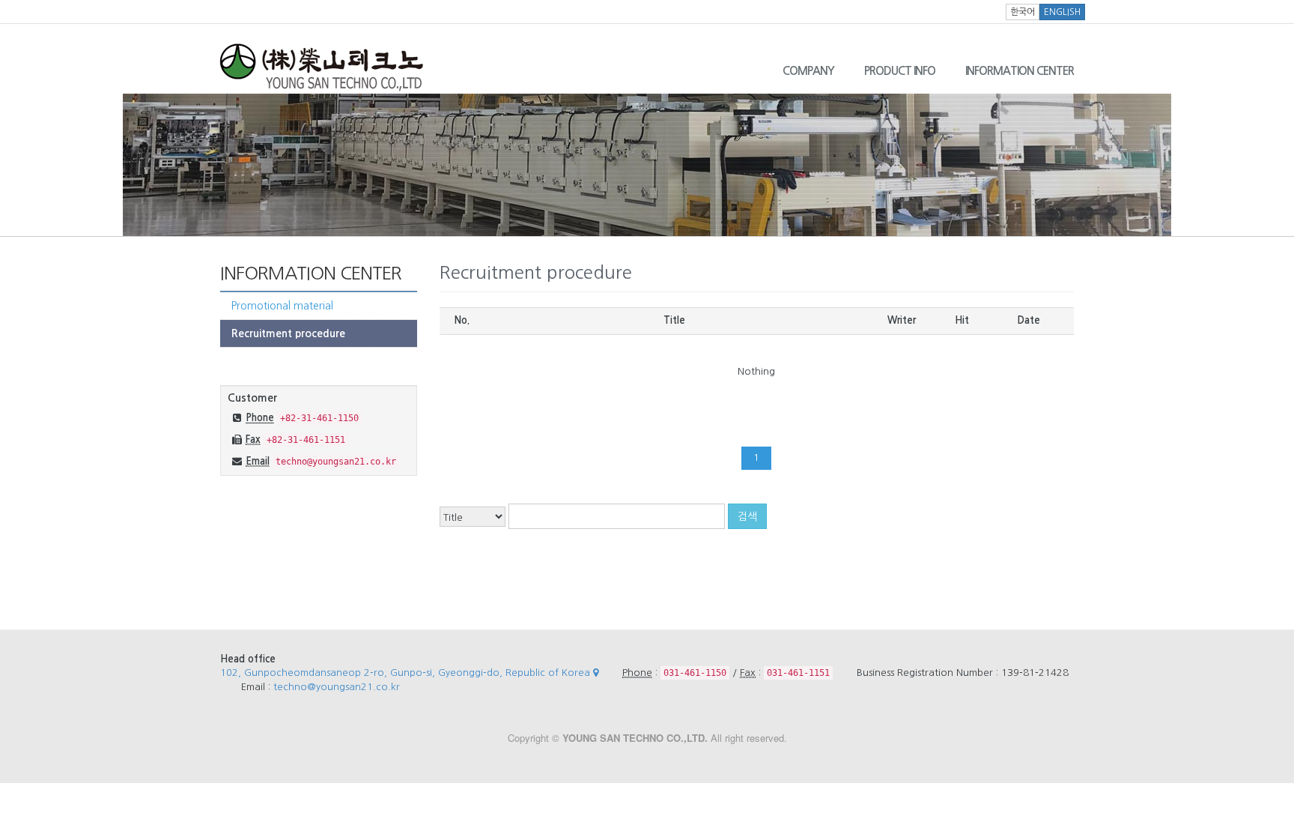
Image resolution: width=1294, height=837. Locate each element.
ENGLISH (1062, 11)
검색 (747, 516)
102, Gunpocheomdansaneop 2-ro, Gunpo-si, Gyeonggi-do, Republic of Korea (406, 672)
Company (808, 70)
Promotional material (282, 305)
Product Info (899, 70)
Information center (1019, 70)
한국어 (1022, 11)
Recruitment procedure (288, 333)
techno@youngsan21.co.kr (336, 687)
